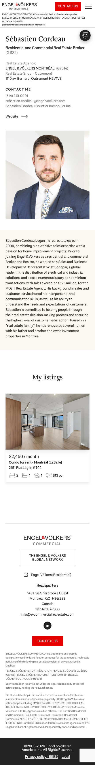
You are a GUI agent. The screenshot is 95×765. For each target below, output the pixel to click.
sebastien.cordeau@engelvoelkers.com (36, 101)
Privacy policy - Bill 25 (41, 756)
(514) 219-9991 (17, 95)
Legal (66, 756)
